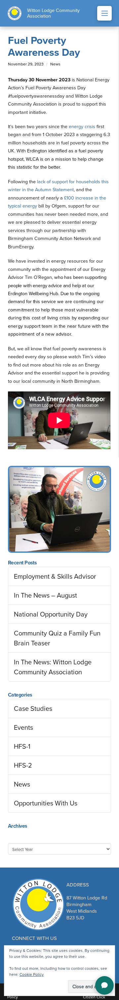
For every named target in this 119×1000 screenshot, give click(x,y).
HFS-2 (23, 765)
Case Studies (33, 708)
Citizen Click (94, 997)
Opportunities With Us (45, 803)
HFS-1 (22, 746)
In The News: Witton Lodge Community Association (53, 667)
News (22, 784)
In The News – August (45, 595)
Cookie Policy (32, 974)
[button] (104, 13)
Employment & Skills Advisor (55, 576)
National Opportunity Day (51, 614)
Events (23, 727)
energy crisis (82, 126)
